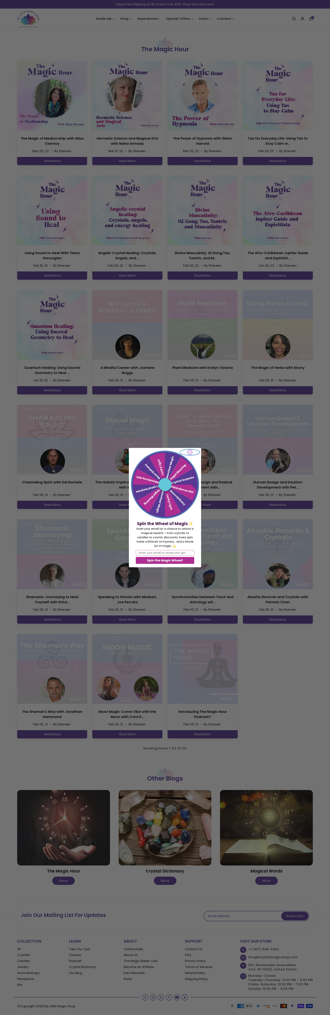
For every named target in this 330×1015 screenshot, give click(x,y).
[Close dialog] (190, 452)
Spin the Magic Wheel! (165, 560)
